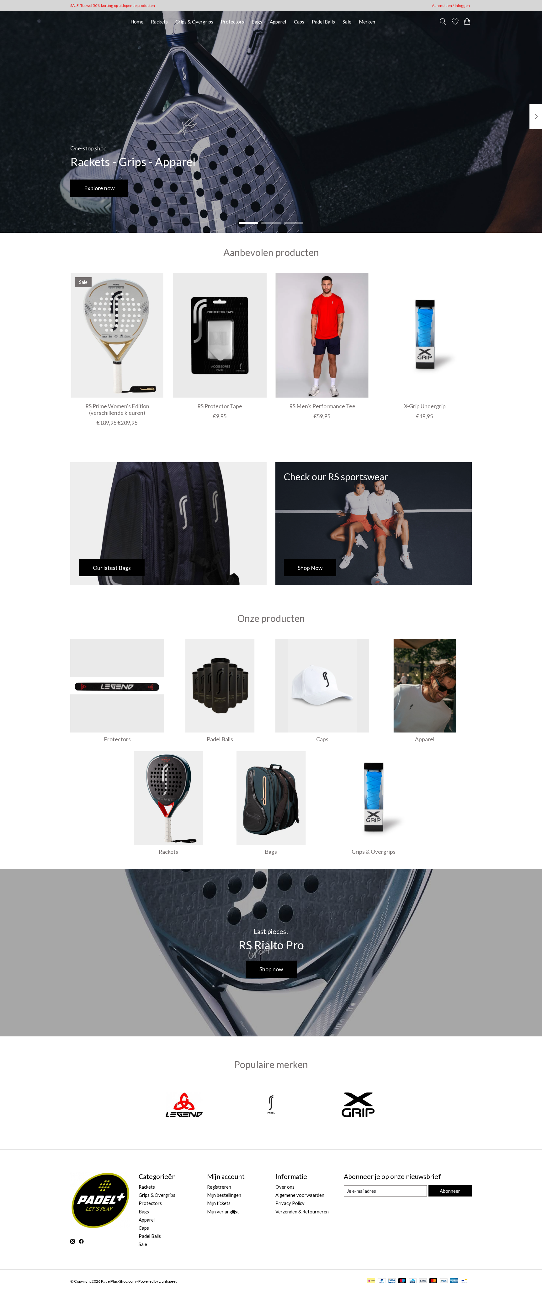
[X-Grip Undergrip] (425, 335)
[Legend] (184, 1105)
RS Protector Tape (219, 406)
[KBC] (413, 1281)
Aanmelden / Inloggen (451, 5)
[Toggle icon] (443, 21)
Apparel (278, 21)
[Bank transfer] (423, 1281)
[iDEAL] (371, 1281)
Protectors (232, 21)
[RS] (271, 1105)
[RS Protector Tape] (220, 335)
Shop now (271, 969)
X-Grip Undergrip (425, 406)
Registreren (219, 1187)
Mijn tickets (219, 1203)
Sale (347, 21)
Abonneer (450, 1191)
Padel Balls (323, 21)
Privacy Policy (290, 1203)
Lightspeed (168, 1281)
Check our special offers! (114, 188)
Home (136, 21)
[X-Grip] (358, 1105)
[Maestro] (402, 1281)
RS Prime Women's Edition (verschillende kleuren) (117, 409)
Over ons (285, 1187)
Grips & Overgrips (194, 21)
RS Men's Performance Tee (322, 406)
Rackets (159, 21)
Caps (299, 21)
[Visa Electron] (392, 1281)
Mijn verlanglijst (223, 1211)
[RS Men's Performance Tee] (322, 335)
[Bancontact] (464, 1281)
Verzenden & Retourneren (302, 1211)
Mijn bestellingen (224, 1195)
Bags (257, 21)
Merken (367, 21)
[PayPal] (382, 1281)
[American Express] (454, 1281)
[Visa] (444, 1281)
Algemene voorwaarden (299, 1195)
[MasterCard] (433, 1281)
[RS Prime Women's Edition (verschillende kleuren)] (117, 335)
